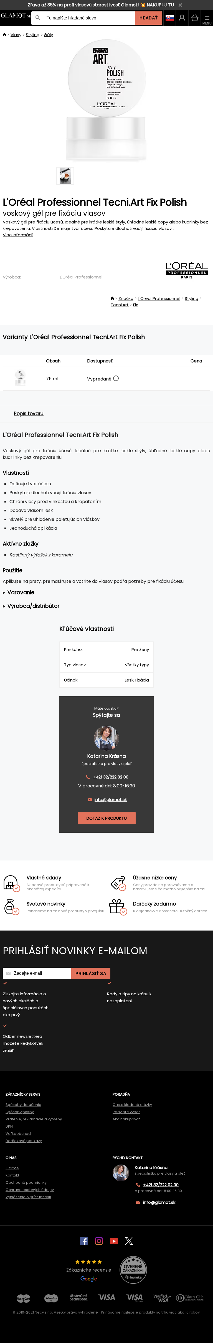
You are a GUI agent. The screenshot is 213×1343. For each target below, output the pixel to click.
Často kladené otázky (132, 1104)
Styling (32, 35)
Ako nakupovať (126, 1119)
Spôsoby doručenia (23, 1104)
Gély (48, 35)
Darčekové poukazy (24, 1140)
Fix (135, 305)
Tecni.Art (120, 305)
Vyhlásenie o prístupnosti (28, 1197)
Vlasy (16, 35)
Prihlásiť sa (90, 973)
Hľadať (149, 18)
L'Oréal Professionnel (81, 277)
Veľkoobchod (18, 1133)
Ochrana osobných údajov (30, 1189)
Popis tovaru (29, 413)
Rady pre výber (126, 1112)
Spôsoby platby (20, 1112)
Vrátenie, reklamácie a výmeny (34, 1119)
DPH (9, 1126)
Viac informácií (18, 235)
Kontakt (12, 1175)
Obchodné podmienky (26, 1182)
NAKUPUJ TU (160, 5)
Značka (125, 298)
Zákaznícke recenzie (88, 1270)
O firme (12, 1168)
